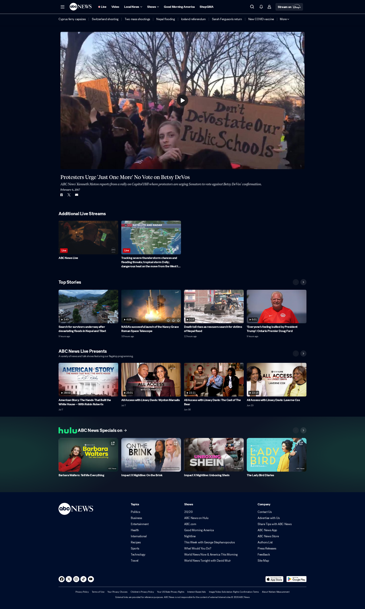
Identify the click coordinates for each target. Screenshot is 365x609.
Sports (135, 548)
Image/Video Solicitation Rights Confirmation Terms (234, 592)
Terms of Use (98, 592)
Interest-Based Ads (196, 592)
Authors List (265, 542)
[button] (63, 7)
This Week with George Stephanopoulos (209, 542)
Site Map (263, 560)
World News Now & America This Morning (211, 554)
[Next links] (303, 430)
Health (135, 530)
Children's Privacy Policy (142, 592)
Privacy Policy (82, 592)
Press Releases (267, 548)
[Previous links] (296, 430)
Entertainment (140, 524)
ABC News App (267, 530)
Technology (138, 554)
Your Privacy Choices (117, 592)
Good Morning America (199, 530)
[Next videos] (303, 282)
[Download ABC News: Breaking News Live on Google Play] (296, 579)
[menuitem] (72, 19)
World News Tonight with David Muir (207, 560)
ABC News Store (268, 536)
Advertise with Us (269, 518)
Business (136, 518)
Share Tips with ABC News (274, 524)
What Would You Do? (197, 548)
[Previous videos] (296, 282)
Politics (135, 511)
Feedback (264, 554)
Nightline (190, 536)
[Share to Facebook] (61, 195)
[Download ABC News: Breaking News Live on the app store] (274, 579)
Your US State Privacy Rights (170, 592)
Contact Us (265, 511)
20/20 (188, 511)
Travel (134, 560)
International (139, 536)
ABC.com (190, 524)
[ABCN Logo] (81, 6)
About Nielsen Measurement (276, 592)
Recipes (136, 542)
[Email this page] (76, 195)
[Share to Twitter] (69, 195)
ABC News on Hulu (196, 518)
